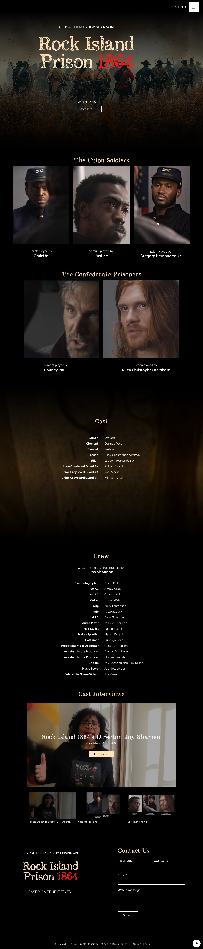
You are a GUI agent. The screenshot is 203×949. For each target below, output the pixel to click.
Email (122, 875)
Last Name (161, 860)
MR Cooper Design (140, 944)
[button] (194, 7)
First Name (126, 860)
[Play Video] (52, 808)
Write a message (129, 890)
